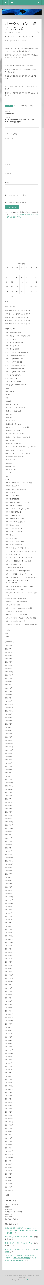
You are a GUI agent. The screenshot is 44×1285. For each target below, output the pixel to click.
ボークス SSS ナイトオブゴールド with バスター (22, 625)
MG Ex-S (23, 106)
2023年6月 (8, 763)
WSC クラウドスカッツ (14, 532)
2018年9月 (8, 946)
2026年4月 (8, 659)
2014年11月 (9, 1089)
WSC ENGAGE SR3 (12, 499)
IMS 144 (9, 417)
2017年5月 (8, 998)
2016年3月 (8, 1044)
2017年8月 (8, 988)
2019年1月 (8, 933)
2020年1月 (8, 894)
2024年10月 (9, 711)
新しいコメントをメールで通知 (15, 195)
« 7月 (7, 301)
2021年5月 (8, 845)
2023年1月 (8, 779)
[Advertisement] (23, 245)
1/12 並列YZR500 (12, 378)
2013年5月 (8, 1138)
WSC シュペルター (12, 538)
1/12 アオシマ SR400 (13, 333)
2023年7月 (8, 760)
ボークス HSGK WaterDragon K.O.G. (18, 571)
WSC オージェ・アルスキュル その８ (17, 314)
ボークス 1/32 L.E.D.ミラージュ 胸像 (18, 561)
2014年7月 (8, 1096)
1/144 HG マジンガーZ (14, 382)
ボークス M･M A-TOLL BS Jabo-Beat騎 (19, 586)
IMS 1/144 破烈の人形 (13, 411)
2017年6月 (8, 995)
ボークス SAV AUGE (13, 605)
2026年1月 (8, 668)
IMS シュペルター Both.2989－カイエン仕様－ (22, 447)
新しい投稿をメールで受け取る (15, 202)
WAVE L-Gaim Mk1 (12, 486)
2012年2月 (8, 1184)
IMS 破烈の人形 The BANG (15, 457)
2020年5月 (8, 880)
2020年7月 (8, 874)
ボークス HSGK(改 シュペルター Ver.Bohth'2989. (17, 581)
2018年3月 (8, 965)
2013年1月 (8, 1148)
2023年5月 (8, 766)
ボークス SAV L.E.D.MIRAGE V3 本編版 (19, 608)
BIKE (8, 388)
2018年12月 (9, 936)
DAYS (8, 395)
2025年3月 (8, 695)
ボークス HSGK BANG (13, 564)
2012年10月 (9, 1158)
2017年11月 (9, 978)
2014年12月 (9, 1086)
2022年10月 (9, 789)
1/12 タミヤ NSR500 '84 (14, 342)
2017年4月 (8, 1001)
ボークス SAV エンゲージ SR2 (16, 611)
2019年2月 (8, 929)
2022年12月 (9, 783)
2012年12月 (9, 1151)
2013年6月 (8, 1135)
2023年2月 (8, 776)
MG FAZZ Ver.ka (11, 466)
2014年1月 (8, 1115)
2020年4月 (8, 884)
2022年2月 (8, 815)
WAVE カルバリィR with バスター (17, 489)
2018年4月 (8, 962)
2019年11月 (9, 900)
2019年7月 (8, 913)
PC (7, 476)
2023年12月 (9, 744)
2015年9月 (8, 1057)
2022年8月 (8, 796)
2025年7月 (8, 682)
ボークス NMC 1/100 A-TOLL (16, 598)
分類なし (9, 630)
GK (7, 398)
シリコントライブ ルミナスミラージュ (19, 558)
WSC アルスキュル (12, 525)
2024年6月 (8, 724)
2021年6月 (8, 841)
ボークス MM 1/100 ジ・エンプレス (18, 589)
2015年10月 (9, 1053)
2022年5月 (8, 805)
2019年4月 (8, 923)
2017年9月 (8, 985)
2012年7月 (8, 1167)
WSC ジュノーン (11, 535)
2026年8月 (8, 646)
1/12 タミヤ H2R (12, 339)
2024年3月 (8, 734)
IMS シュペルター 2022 (14, 444)
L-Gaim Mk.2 (10, 460)
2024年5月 (8, 727)
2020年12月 (9, 858)
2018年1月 (8, 972)
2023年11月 (9, 747)
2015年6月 (8, 1066)
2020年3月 (8, 887)
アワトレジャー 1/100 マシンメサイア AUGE (21, 551)
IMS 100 (9, 414)
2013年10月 (9, 1125)
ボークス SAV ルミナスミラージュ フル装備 (21, 618)
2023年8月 (8, 757)
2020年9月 (8, 867)
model (30, 106)
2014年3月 (8, 1109)
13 (26, 282)
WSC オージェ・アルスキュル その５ (17, 324)
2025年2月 (8, 698)
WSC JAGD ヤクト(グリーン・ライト (18, 502)
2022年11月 (9, 786)
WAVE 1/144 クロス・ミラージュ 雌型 (19, 483)
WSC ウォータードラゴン (14, 528)
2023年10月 (9, 750)
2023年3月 (8, 773)
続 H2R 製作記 (10, 113)
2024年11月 (9, 708)
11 (17, 282)
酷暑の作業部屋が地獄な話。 (14, 1228)
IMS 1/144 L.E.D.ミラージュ (15, 408)
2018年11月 (9, 939)
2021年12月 (9, 822)
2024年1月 (8, 740)
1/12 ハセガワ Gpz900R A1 (15, 355)
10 (12, 282)
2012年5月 (8, 1174)
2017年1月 (8, 1011)
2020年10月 (9, 864)
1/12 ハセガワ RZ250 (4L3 (15, 368)
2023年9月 (8, 753)
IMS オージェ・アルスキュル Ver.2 (18, 437)
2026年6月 (8, 652)
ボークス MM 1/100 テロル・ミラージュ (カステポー (22, 594)
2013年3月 (8, 1141)
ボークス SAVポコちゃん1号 (15, 621)
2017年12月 (9, 975)
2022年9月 (8, 792)
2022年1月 (8, 818)
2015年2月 (8, 1079)
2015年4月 (8, 1073)
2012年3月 (8, 1180)
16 (7, 287)
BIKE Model (10, 391)
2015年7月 (8, 1063)
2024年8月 (8, 717)
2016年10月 (9, 1021)
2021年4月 (8, 848)
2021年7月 (8, 838)
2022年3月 (8, 812)
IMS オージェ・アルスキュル (16, 434)
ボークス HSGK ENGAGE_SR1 (16, 567)
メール (8, 174)
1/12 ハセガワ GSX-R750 (14, 359)
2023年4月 (8, 770)
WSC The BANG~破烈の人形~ (16, 522)
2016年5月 (8, 1037)
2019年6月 (8, 916)
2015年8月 (8, 1060)
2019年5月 (8, 920)
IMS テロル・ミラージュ (14, 450)
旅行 (7, 637)
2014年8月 (8, 1092)
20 (26, 287)
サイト (7, 183)
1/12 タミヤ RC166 (12, 346)
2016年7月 (8, 1030)
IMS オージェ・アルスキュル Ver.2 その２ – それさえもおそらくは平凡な (21, 1230)
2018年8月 (8, 949)
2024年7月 (8, 721)
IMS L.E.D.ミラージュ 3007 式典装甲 (18, 427)
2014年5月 (8, 1102)
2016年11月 (9, 1017)
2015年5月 (8, 1070)
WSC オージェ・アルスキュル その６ (17, 320)
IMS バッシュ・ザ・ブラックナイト (18, 453)
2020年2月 (8, 890)
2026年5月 (8, 655)
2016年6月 (8, 1034)
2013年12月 (9, 1118)
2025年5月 (8, 688)
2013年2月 (8, 1145)
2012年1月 (8, 1187)
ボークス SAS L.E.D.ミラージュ (16, 602)
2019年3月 (8, 926)
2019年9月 (8, 907)
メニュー (12, 2)
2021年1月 (8, 854)
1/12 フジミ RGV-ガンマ (14, 375)
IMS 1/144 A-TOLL (12, 404)
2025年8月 (8, 678)
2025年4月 (8, 691)
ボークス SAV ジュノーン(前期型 (17, 615)
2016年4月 (8, 1040)
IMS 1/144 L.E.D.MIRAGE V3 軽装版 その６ (19, 1256)
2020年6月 (8, 877)
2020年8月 (8, 871)
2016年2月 (8, 1047)
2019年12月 (9, 897)
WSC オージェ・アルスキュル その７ (17, 317)
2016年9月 (8, 1024)
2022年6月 (8, 802)
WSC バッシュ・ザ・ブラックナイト (18, 548)
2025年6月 (8, 685)
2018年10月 (9, 942)
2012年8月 (8, 1164)
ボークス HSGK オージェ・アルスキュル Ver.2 (22, 577)
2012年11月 (9, 1154)
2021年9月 (8, 832)
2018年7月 (8, 952)
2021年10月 (9, 828)
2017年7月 (8, 991)
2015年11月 (9, 1050)
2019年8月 (8, 910)
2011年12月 (9, 1190)
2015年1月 (8, 1083)
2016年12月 (9, 1014)
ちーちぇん (8, 32)
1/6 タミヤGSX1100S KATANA (16, 385)
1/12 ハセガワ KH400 (14, 362)
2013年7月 (8, 1132)
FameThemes (28, 1280)
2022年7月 (8, 799)
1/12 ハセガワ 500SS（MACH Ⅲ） (18, 352)
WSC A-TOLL (10, 492)
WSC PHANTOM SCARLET (15, 518)
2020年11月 (9, 861)
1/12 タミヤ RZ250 (12, 349)
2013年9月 (8, 1128)
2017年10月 (9, 982)
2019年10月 (9, 903)
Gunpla (16, 106)
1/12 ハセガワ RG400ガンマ (15, 365)
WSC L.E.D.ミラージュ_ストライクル (18, 509)
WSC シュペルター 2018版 (15, 541)
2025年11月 (9, 675)
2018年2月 (8, 968)
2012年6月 (8, 1171)
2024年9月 (8, 714)
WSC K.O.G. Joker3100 (14, 505)
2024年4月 (8, 730)
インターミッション (13, 554)
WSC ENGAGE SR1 (12, 496)
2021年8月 (8, 835)
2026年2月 (8, 665)
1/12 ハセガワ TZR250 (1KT (15, 372)
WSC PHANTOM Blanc (14, 515)
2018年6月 (8, 955)
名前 (7, 164)
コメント (9, 138)
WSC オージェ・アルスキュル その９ (17, 311)
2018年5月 (8, 959)
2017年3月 (8, 1004)
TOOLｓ (9, 479)
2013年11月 (9, 1122)
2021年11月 (9, 825)
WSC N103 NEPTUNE (13, 512)
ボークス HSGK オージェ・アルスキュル (20, 574)
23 (7, 291)
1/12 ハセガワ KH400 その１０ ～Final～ (19, 1237)
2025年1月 (8, 701)
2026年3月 (8, 662)
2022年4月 (8, 809)
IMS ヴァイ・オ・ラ (13, 430)
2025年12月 (9, 672)
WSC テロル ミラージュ (14, 545)
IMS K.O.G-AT (11, 421)
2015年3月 (8, 1076)
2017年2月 (8, 1008)
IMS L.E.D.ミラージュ (13, 424)
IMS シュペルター (12, 440)
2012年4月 (8, 1177)
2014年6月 (8, 1099)
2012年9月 (8, 1161)
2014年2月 (8, 1112)
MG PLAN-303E (11, 470)
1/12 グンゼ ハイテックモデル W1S (18, 336)
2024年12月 (9, 704)
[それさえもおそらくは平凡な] (21, 12)
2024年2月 (8, 737)
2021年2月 (8, 851)
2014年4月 (8, 1105)
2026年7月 (8, 649)
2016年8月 (8, 1027)
